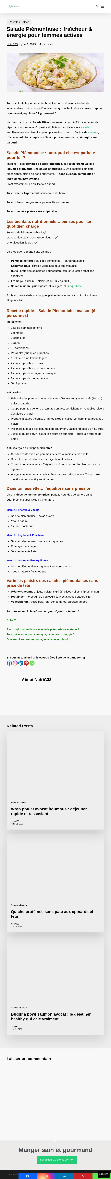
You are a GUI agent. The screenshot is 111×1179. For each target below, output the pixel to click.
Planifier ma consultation (57, 1160)
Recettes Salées (19, 22)
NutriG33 (12, 44)
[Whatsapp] (32, 663)
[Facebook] (9, 663)
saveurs (93, 132)
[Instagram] (15, 663)
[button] (102, 6)
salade (85, 127)
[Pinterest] (26, 663)
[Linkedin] (20, 663)
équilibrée (76, 286)
